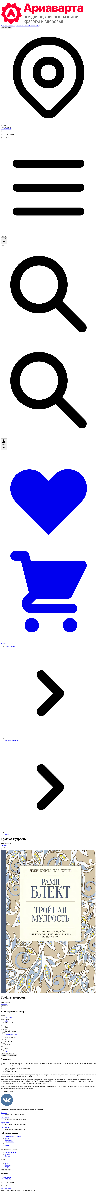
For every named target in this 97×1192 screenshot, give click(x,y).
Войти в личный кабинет (13, 1136)
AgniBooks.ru (5, 1122)
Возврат (7, 1154)
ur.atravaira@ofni (6, 1188)
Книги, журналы (10, 646)
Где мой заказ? (9, 1142)
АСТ (6, 1021)
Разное (7, 834)
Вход (38, 26)
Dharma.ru (4, 1113)
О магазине (33, 26)
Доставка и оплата (7, 26)
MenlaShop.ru (5, 1118)
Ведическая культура (11, 740)
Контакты (21, 26)
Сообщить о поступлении (9, 1055)
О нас (6, 1163)
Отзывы (26, 26)
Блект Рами (8, 1017)
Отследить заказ (6, 27)
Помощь (7, 1156)
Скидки (15, 26)
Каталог (4, 238)
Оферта (7, 1167)
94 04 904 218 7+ (6, 1177)
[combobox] (9, 245)
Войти (7, 1145)
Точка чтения (5, 1127)
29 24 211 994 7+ (6, 129)
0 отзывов (4, 845)
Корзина (3, 643)
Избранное (8, 1140)
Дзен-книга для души (11, 1034)
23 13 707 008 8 (6, 1179)
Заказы (7, 1138)
